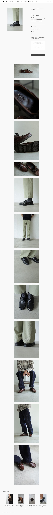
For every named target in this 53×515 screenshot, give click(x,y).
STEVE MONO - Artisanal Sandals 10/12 (21, 505)
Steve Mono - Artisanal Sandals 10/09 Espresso (9, 506)
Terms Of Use (6, 512)
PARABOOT (34, 26)
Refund (10, 512)
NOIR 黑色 (33, 15)
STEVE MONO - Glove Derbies (43, 505)
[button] (25, 508)
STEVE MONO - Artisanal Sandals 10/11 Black (32, 506)
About (2, 512)
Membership (13, 512)
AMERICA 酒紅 (37, 15)
